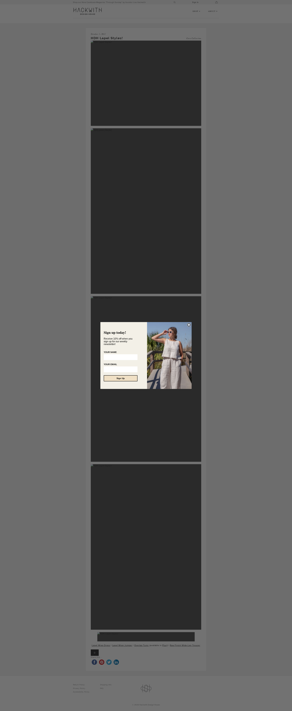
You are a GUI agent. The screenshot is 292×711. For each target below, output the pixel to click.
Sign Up (120, 378)
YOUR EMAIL (110, 364)
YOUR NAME (110, 352)
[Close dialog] (188, 324)
